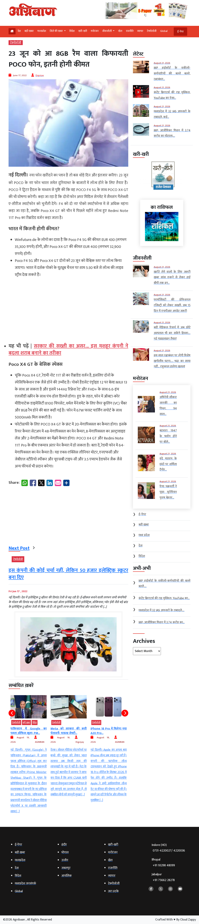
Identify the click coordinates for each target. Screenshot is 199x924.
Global (164, 31)
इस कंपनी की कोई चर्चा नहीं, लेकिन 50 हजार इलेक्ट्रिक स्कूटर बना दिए (68, 574)
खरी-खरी (82, 31)
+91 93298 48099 (164, 865)
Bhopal (163, 862)
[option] (28, 746)
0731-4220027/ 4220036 (169, 850)
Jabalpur (163, 877)
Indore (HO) (168, 847)
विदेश (72, 31)
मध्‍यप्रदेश (41, 31)
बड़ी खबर (29, 31)
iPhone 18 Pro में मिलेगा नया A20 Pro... (69, 731)
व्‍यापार (140, 31)
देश (19, 31)
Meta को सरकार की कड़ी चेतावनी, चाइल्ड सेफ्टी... (28, 731)
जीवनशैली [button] (107, 31)
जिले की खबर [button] (56, 31)
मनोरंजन (95, 31)
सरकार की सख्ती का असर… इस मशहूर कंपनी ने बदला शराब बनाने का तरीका (68, 349)
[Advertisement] (68, 308)
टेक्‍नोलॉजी (151, 31)
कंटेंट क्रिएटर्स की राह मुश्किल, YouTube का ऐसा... (109, 731)
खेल (120, 31)
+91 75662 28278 (164, 880)
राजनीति (130, 31)
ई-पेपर (180, 31)
